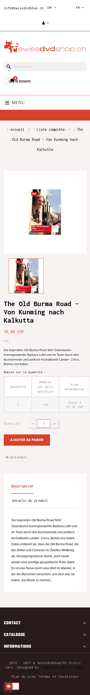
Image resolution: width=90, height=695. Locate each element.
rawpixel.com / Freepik (63, 667)
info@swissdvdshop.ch (24, 8)
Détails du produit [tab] (30, 500)
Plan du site (24, 676)
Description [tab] (22, 486)
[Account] (45, 23)
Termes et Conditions (58, 676)
